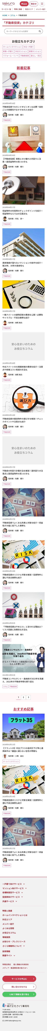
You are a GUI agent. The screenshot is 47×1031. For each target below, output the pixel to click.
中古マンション (21, 51)
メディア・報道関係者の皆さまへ (15, 968)
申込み (24, 3)
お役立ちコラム (9, 932)
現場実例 (6, 937)
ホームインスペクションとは (14, 915)
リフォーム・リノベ (10, 55)
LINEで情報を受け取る (19, 994)
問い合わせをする (19, 986)
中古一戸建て (29, 47)
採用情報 (6, 951)
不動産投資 (24, 55)
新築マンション (35, 51)
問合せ (34, 3)
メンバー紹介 (40, 9)
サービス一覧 (6, 9)
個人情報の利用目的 (21, 964)
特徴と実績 (18, 9)
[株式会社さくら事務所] (8, 3)
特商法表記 (6, 964)
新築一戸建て (8, 51)
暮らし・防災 (36, 55)
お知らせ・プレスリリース (13, 941)
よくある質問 (8, 928)
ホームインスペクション (12, 47)
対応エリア (29, 9)
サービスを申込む (19, 978)
